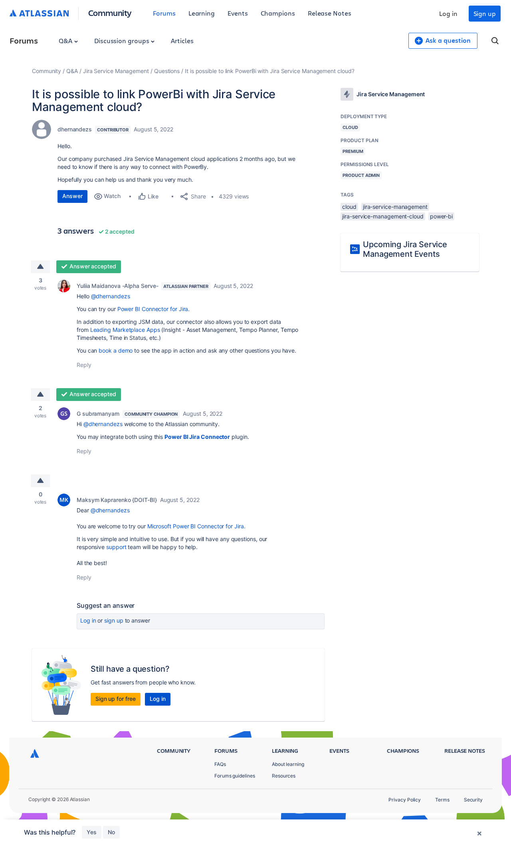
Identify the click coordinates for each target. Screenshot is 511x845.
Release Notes (329, 13)
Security (473, 800)
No (111, 832)
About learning (288, 764)
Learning (201, 13)
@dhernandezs (110, 296)
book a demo (116, 350)
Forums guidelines (234, 776)
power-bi (441, 216)
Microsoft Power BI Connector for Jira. (196, 526)
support (116, 546)
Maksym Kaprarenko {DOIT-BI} (117, 499)
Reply (84, 364)
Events (238, 13)
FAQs (220, 764)
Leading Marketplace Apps (125, 329)
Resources (283, 776)
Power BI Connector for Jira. (153, 308)
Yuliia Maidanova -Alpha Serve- (117, 285)
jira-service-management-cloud (383, 216)
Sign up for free (115, 698)
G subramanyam (98, 413)
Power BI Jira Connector (197, 436)
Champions (278, 13)
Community (110, 12)
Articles (182, 40)
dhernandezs (74, 129)
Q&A (66, 40)
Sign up (484, 13)
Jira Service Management (116, 70)
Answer (72, 195)
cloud (349, 206)
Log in (448, 13)
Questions (167, 70)
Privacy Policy (404, 800)
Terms (442, 800)
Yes (92, 832)
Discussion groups (122, 40)
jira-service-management (395, 206)
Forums (164, 13)
